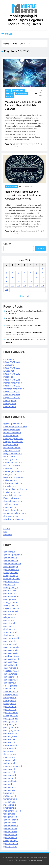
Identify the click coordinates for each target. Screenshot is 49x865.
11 (18, 277)
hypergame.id (9, 808)
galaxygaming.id (11, 647)
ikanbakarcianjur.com (13, 477)
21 (36, 281)
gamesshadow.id (11, 581)
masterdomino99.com (13, 388)
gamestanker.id (10, 819)
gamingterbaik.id (11, 569)
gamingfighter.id (11, 730)
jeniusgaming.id (10, 572)
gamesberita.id (10, 662)
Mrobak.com (9, 456)
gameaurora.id (10, 674)
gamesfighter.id (10, 736)
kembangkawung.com (13, 471)
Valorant (9, 97)
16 (6, 281)
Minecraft (9, 93)
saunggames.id (10, 602)
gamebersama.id (11, 611)
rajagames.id (9, 617)
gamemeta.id (9, 778)
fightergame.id (10, 799)
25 (18, 285)
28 (36, 285)
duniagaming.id (10, 566)
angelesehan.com (11, 450)
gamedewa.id (9, 623)
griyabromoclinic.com (13, 519)
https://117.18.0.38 (11, 385)
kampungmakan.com (13, 441)
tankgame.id (9, 814)
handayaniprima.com (13, 438)
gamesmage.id (10, 739)
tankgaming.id (10, 816)
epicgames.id (9, 760)
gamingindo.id (10, 834)
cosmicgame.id (10, 691)
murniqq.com (9, 403)
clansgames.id (10, 745)
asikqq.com (8, 359)
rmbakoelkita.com (11, 447)
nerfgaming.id (10, 724)
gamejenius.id (9, 626)
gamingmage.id (10, 718)
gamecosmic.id (10, 677)
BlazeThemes (36, 860)
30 (6, 289)
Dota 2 (8, 90)
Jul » (28, 296)
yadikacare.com (10, 504)
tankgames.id (9, 763)
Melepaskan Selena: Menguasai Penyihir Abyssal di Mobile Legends (23, 105)
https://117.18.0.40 (11, 397)
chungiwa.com (10, 474)
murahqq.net (9, 377)
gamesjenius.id (10, 593)
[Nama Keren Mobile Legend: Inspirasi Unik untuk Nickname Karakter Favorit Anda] (24, 169)
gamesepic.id (9, 742)
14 (36, 277)
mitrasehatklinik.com (13, 483)
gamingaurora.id (11, 638)
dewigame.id (9, 629)
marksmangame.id (12, 811)
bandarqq (8, 534)
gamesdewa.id (10, 590)
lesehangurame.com (12, 423)
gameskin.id (9, 769)
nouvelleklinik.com (12, 495)
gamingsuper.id (10, 843)
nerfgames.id (9, 748)
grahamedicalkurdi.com (14, 513)
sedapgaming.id (10, 587)
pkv (5, 531)
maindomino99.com (12, 383)
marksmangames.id (12, 766)
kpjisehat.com (10, 480)
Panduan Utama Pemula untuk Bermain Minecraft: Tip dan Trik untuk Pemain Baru (25, 333)
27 (30, 285)
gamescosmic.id (11, 659)
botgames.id (9, 751)
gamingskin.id (9, 709)
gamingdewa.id (10, 560)
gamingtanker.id (11, 727)
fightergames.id (10, 754)
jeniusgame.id (9, 703)
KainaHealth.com (11, 498)
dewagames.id (10, 599)
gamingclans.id (10, 712)
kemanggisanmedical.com (15, 489)
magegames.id (10, 757)
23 (6, 285)
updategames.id (11, 671)
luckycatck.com (10, 444)
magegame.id (9, 805)
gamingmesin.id (10, 825)
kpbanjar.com (9, 486)
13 (30, 277)
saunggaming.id (10, 575)
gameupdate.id (10, 680)
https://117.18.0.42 (11, 374)
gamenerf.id (9, 772)
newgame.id (9, 688)
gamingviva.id (10, 846)
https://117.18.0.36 (11, 362)
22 (42, 281)
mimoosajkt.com (11, 468)
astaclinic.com (10, 507)
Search (7, 243)
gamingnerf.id (9, 706)
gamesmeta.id (10, 733)
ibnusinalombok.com (13, 510)
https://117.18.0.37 (11, 391)
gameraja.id (8, 620)
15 (42, 277)
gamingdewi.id (10, 557)
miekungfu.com (10, 459)
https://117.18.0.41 (11, 380)
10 (12, 277)
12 (24, 277)
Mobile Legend (21, 93)
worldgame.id (9, 700)
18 (18, 281)
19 (24, 281)
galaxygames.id (10, 668)
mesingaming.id (10, 840)
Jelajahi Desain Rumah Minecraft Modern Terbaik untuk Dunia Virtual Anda (23, 326)
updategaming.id (11, 656)
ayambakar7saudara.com (15, 426)
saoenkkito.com (10, 435)
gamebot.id (8, 784)
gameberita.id (9, 683)
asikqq (6, 528)
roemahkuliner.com (12, 432)
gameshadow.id (10, 614)
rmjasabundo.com (11, 465)
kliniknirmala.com (11, 492)
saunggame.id (10, 632)
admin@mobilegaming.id (25, 144)
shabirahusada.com (12, 501)
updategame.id (10, 694)
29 (42, 285)
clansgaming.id (10, 715)
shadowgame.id (10, 635)
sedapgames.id (10, 605)
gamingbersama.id (12, 563)
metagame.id (9, 796)
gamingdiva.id (10, 837)
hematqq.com (9, 400)
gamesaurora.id (10, 650)
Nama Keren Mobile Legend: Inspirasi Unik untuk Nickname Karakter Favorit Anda (23, 195)
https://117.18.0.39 (11, 368)
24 (12, 285)
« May (21, 296)
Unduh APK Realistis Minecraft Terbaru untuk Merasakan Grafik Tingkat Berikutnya (22, 319)
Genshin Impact (18, 90)
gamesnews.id (10, 665)
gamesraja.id (9, 584)
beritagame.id (9, 697)
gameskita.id (9, 551)
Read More (9, 144)
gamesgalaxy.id (10, 653)
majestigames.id (11, 608)
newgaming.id (10, 644)
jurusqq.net (8, 371)
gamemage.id (9, 787)
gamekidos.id (9, 822)
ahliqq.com (8, 365)
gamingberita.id (10, 641)
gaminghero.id (10, 828)
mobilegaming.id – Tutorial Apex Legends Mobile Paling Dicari (24, 20)
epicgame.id (9, 802)
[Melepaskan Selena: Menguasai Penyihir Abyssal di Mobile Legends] (24, 73)
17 (12, 281)
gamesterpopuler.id (12, 554)
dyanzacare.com (11, 516)
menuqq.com (9, 406)
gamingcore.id (10, 831)
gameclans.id (9, 775)
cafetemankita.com (12, 462)
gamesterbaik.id (11, 596)
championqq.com (11, 394)
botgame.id (8, 793)
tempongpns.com (11, 429)
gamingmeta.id (10, 721)
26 (24, 285)
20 (30, 281)
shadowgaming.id (11, 578)
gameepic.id (9, 790)
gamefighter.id (10, 781)
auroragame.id (10, 685)
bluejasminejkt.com (12, 453)
